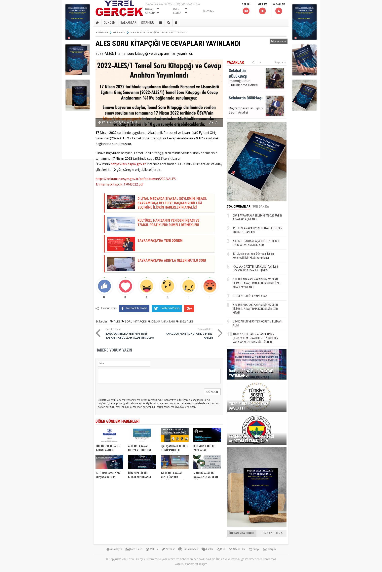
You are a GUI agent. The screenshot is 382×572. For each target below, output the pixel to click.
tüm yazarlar (280, 62)
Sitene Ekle (239, 549)
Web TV (153, 549)
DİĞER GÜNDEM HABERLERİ (117, 421)
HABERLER (102, 32)
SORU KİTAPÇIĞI (136, 321)
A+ (211, 122)
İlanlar (209, 549)
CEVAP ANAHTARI (163, 321)
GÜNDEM (109, 22)
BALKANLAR (128, 22)
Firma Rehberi (190, 549)
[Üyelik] (176, 22)
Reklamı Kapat (278, 41)
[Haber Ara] (168, 22)
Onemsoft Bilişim (196, 564)
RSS (222, 549)
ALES (117, 321)
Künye (256, 549)
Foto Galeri (136, 549)
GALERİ (246, 4)
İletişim (271, 549)
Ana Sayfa (116, 549)
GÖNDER (212, 392)
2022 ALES (186, 321)
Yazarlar (170, 549)
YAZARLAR (279, 4)
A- (217, 122)
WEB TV (262, 4)
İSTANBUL (147, 22)
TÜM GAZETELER (271, 533)
